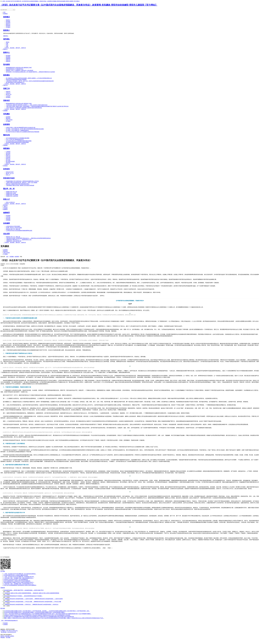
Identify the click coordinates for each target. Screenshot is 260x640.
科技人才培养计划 (10, 202)
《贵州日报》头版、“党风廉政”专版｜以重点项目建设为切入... (18, 578)
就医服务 (5, 145)
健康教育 (5, 209)
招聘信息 (8, 61)
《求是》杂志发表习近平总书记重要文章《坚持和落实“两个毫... (18, 576)
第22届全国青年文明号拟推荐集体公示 (15, 82)
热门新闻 (3, 571)
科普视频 (8, 220)
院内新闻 (8, 55)
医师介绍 (23, 47)
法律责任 (12, 636)
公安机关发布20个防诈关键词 (13, 226)
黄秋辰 (7, 42)
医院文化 (8, 24)
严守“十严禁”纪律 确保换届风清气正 (15, 139)
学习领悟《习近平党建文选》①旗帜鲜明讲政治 (17, 130)
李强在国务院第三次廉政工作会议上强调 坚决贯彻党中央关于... (18, 582)
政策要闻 (8, 116)
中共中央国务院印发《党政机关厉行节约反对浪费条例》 (17, 580)
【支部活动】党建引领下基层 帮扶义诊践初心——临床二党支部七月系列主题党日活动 (26, 104)
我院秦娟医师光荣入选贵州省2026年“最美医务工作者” (19, 67)
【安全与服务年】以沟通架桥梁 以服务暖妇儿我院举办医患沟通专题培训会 (24, 107)
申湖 (7, 45)
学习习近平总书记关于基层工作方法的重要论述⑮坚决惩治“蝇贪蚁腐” (22, 131)
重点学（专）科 (10, 173)
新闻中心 (5, 49)
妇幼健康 (8, 215)
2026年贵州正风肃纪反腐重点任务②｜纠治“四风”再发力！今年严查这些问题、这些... (69, 610)
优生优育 (8, 218)
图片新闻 (3, 608)
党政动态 (8, 91)
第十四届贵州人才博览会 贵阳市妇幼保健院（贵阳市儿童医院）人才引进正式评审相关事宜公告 (29, 78)
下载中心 (5, 206)
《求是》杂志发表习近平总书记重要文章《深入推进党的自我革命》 (19, 573)
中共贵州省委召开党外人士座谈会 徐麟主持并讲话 (15, 575)
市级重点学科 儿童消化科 (12, 196)
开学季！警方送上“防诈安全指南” (14, 227)
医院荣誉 (8, 25)
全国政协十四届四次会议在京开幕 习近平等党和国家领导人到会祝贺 (53, 615)
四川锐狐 (8, 637)
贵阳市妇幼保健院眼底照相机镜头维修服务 (16, 79)
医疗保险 (8, 160)
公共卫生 (8, 217)
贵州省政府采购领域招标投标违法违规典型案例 (17, 142)
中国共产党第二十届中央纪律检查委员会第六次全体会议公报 (20, 127)
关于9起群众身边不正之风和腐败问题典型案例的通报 (18, 140)
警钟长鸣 (8, 118)
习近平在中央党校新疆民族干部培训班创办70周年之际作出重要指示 (19, 585)
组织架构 (8, 22)
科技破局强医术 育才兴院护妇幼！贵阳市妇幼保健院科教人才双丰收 (22, 181)
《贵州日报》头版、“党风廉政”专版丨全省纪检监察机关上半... (18, 583)
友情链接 (5, 624)
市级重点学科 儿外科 (11, 193)
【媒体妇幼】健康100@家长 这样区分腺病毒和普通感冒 (45, 593)
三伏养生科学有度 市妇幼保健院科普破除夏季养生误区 (19, 230)
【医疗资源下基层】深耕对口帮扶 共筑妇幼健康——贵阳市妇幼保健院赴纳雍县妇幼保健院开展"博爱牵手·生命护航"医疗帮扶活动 (37, 106)
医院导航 (8, 162)
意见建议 (8, 27)
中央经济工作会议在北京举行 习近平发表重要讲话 (15, 579)
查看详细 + (5, 35)
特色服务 (5, 208)
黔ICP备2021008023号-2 (9, 630)
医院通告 (8, 57)
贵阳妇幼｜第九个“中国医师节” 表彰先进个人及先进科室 (19, 70)
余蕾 (7, 46)
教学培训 (5, 205)
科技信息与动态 (10, 172)
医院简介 (8, 20)
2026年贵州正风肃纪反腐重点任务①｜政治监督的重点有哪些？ (50, 612)
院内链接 (5, 623)
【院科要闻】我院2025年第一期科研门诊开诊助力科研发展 (20, 185)
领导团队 (8, 21)
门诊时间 (6, 47)
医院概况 (5, 13)
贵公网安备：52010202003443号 (8, 632)
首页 (4, 12)
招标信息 (8, 59)
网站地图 (7, 636)
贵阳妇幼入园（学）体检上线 (13, 229)
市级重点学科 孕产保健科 (12, 194)
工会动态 (8, 95)
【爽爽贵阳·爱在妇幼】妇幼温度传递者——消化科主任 (45, 604)
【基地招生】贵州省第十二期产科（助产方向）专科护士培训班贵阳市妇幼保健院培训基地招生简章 (30, 81)
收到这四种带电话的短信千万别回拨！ (33, 595)
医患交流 (8, 158)
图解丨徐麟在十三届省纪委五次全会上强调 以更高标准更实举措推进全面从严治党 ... (84, 618)
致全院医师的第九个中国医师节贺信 (14, 69)
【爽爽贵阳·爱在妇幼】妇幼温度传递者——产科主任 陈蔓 (47, 601)
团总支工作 (8, 94)
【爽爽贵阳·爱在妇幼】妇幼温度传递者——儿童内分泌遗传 (48, 598)
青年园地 (8, 97)
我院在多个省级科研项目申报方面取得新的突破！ (18, 184)
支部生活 (8, 93)
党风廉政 (5, 110)
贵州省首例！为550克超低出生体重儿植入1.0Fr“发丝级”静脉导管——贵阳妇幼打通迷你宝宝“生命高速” (30, 71)
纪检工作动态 (9, 119)
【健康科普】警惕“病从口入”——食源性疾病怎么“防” (19, 239)
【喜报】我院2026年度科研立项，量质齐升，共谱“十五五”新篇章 (21, 182)
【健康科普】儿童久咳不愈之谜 (13, 241)
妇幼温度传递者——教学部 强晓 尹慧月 (34, 590)
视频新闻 (8, 58)
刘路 (7, 43)
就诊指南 (12, 47)
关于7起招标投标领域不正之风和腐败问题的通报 (17, 138)
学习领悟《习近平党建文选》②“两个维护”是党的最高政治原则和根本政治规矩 (25, 128)
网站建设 (3, 637)
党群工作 (5, 85)
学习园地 (8, 121)
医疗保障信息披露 (10, 161)
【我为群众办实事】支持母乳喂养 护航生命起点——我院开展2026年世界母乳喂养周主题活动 (28, 238)
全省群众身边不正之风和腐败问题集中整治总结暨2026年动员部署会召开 (56, 616)
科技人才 (8, 174)
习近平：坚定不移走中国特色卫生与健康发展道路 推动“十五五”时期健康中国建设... (71, 613)
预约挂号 (17, 47)
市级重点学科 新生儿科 (11, 191)
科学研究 (5, 165)
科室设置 (8, 157)
